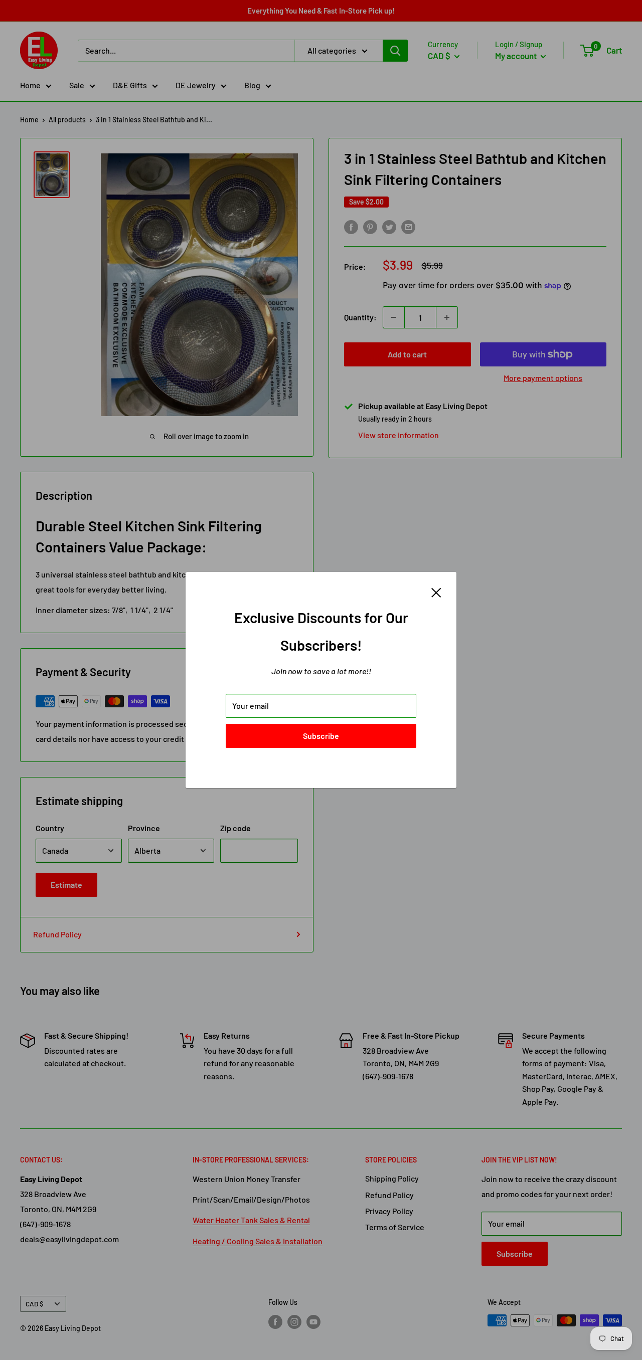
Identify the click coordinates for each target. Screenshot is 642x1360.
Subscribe (321, 735)
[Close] (436, 591)
